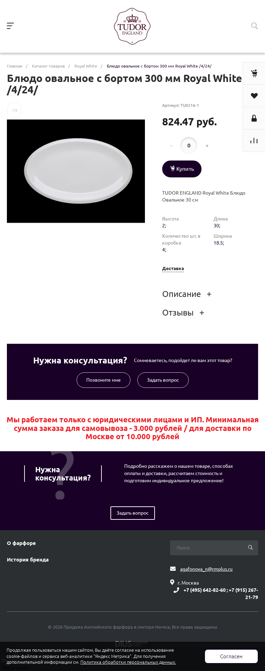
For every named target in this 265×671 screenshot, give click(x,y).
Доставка (173, 268)
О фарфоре (21, 543)
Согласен (231, 656)
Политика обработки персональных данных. (128, 662)
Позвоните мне (103, 380)
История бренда (28, 559)
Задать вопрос (163, 380)
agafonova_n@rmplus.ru (206, 569)
